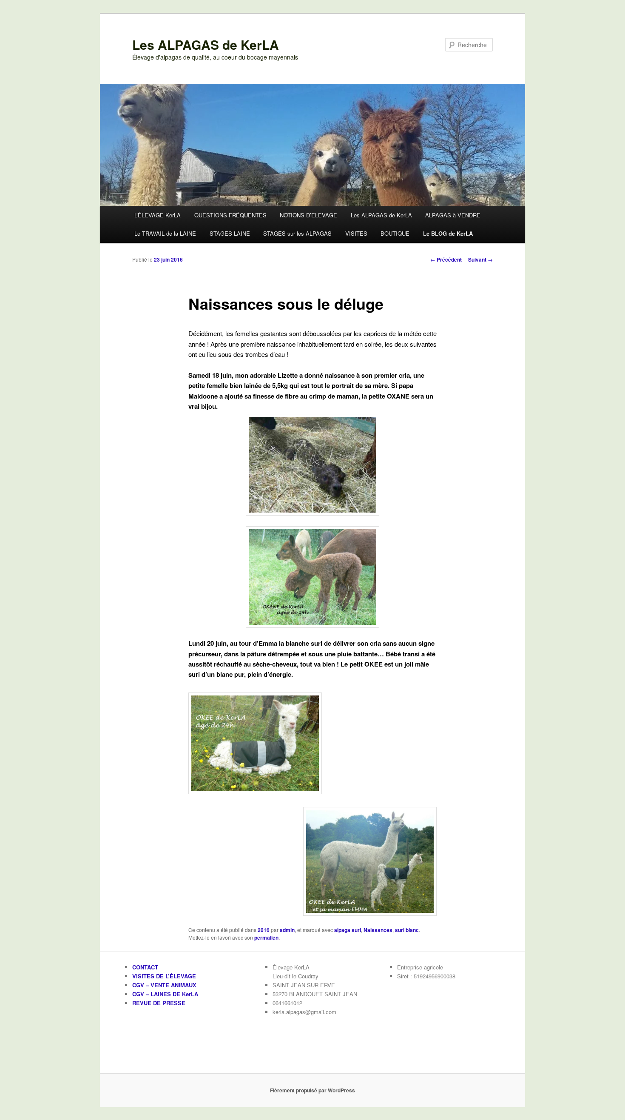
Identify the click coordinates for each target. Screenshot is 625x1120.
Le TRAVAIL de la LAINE (165, 233)
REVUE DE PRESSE (158, 1003)
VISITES (356, 233)
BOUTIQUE (395, 233)
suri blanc (407, 930)
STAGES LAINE (230, 233)
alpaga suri (347, 930)
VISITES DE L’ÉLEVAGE (164, 976)
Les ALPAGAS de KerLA (205, 44)
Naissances (378, 930)
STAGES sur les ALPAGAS (297, 233)
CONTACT (145, 967)
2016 (264, 930)
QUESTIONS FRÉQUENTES (230, 215)
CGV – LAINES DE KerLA (165, 994)
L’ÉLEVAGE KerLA (157, 215)
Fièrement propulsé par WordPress (312, 1090)
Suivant (480, 259)
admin (287, 930)
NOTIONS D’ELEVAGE (308, 215)
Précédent (446, 259)
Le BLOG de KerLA (448, 233)
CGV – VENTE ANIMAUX (164, 985)
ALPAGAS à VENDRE (452, 215)
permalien (266, 937)
